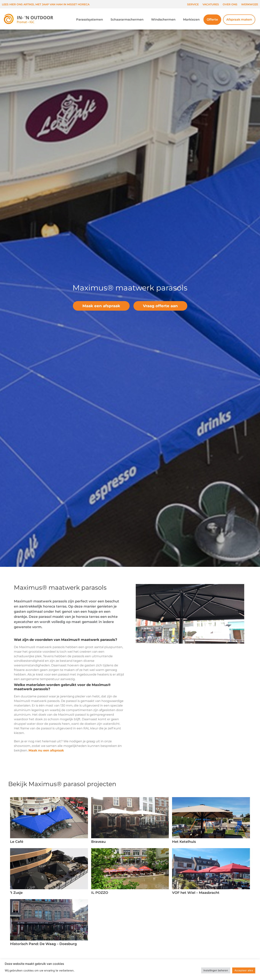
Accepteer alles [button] (243, 970)
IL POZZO (99, 893)
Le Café (16, 842)
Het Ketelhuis (184, 842)
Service (193, 4)
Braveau (98, 842)
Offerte (212, 19)
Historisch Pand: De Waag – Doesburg (43, 944)
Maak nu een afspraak (46, 750)
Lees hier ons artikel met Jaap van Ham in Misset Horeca (45, 4)
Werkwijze (249, 4)
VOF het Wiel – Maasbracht (195, 893)
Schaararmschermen (127, 19)
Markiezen (191, 19)
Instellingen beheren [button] (215, 970)
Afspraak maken (239, 19)
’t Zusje (16, 893)
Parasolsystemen (89, 19)
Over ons (230, 4)
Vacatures (211, 4)
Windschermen (163, 19)
